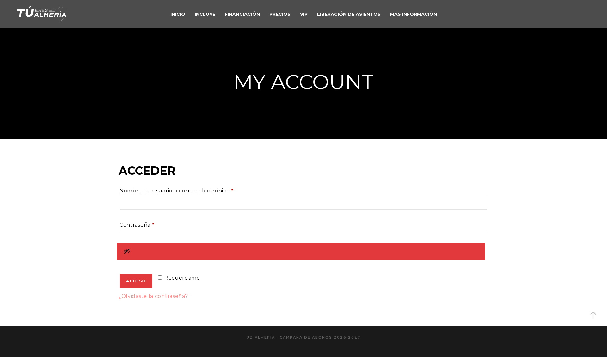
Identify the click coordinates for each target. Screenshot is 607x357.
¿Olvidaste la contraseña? (153, 296)
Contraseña (152, 224)
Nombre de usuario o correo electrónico (192, 190)
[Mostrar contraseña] (301, 251)
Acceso (136, 280)
